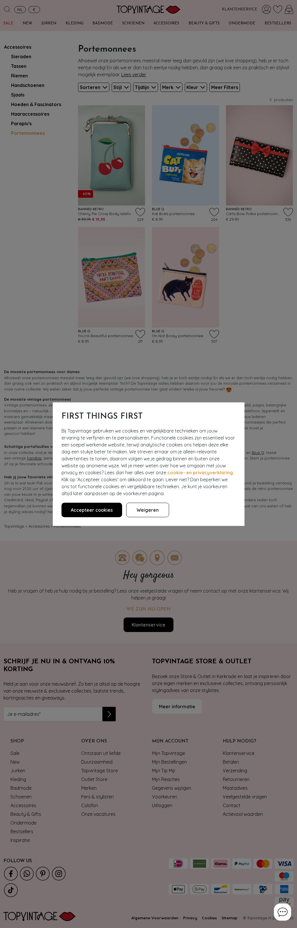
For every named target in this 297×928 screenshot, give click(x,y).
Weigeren (148, 510)
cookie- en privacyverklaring (200, 472)
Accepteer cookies (92, 510)
